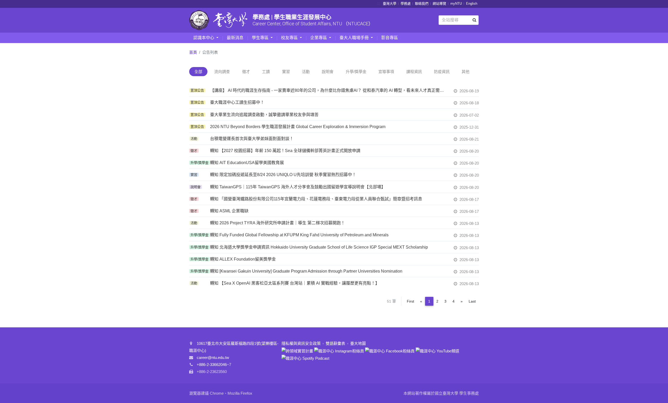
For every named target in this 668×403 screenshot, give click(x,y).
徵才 (246, 71)
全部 (198, 71)
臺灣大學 (389, 3)
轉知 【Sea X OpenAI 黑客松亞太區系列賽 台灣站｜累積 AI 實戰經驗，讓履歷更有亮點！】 (294, 283)
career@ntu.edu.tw (213, 357)
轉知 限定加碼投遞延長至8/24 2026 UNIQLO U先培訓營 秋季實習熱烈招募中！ (283, 174)
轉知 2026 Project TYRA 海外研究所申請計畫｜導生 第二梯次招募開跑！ (277, 223)
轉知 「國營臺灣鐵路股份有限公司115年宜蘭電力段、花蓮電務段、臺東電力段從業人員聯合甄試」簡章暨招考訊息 (316, 199)
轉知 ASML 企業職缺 (229, 211)
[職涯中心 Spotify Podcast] (305, 358)
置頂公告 (197, 90)
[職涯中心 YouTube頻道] (437, 350)
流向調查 (222, 71)
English (471, 3)
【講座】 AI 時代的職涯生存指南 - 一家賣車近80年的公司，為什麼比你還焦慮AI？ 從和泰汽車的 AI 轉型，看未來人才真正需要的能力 (329, 90)
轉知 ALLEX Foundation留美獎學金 (243, 259)
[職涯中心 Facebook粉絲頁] (390, 350)
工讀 (266, 71)
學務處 (406, 3)
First (410, 301)
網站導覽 (439, 3)
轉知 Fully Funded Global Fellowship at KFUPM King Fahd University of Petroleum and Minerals (299, 235)
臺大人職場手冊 (354, 37)
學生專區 (261, 37)
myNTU (456, 3)
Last (472, 301)
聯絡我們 (421, 3)
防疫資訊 (442, 71)
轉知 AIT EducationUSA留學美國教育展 (247, 162)
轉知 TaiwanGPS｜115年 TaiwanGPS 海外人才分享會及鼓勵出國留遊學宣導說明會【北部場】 (297, 187)
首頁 (193, 52)
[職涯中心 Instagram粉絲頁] (339, 350)
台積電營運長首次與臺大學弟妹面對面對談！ (252, 138)
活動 (306, 71)
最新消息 (235, 37)
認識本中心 (204, 37)
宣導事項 (386, 71)
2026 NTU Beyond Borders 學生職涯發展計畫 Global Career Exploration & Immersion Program (297, 126)
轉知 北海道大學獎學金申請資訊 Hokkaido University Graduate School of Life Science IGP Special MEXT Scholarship (319, 247)
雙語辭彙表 (335, 343)
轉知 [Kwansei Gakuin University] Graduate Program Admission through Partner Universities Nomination (306, 271)
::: (378, 3)
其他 (465, 71)
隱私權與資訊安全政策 (301, 343)
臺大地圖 (358, 343)
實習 (286, 71)
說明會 (327, 71)
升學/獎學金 (356, 71)
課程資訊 (414, 71)
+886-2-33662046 (212, 364)
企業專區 (319, 37)
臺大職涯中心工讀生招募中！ (237, 102)
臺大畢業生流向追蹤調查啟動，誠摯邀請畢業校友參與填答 (264, 114)
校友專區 (290, 37)
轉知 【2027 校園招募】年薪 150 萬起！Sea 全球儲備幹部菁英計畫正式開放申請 (285, 150)
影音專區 (389, 37)
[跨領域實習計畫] (297, 350)
